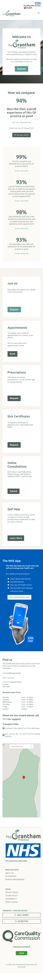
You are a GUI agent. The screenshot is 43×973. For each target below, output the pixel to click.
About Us (9, 873)
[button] (23, 778)
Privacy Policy (11, 892)
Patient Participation (14, 879)
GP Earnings (10, 876)
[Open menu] (38, 13)
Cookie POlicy (11, 896)
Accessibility (11, 899)
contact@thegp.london (12, 673)
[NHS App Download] (21, 624)
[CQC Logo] (21, 936)
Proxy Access (11, 902)
